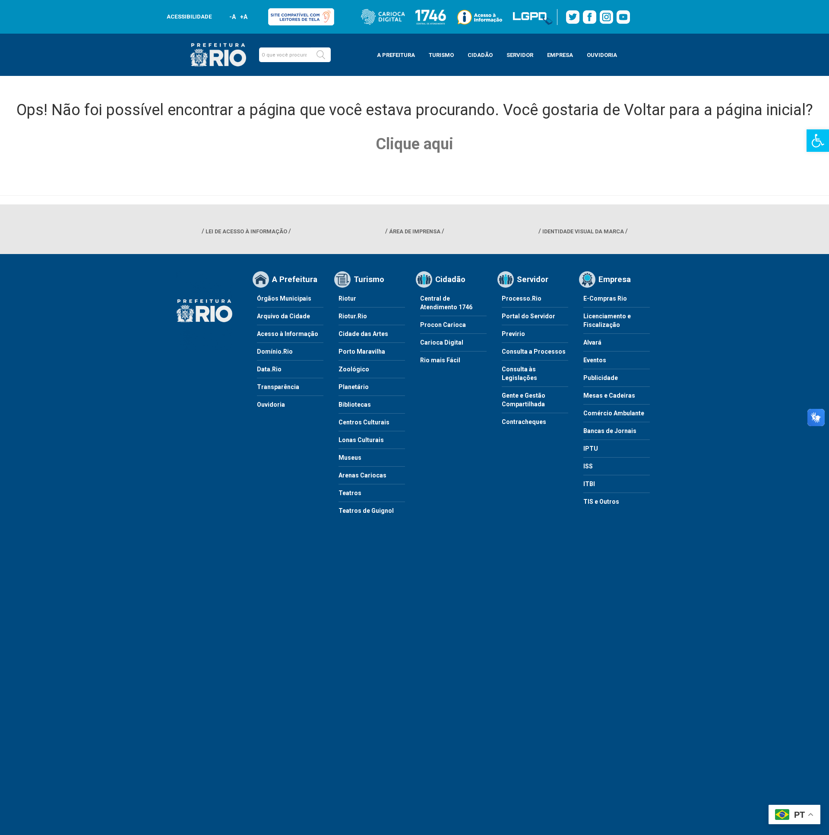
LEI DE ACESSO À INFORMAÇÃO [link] (246, 231)
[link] (818, 140)
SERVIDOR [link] (519, 55)
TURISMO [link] (441, 55)
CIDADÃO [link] (480, 55)
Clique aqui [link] (414, 144)
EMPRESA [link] (560, 55)
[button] (321, 54)
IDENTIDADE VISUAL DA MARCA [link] (583, 231)
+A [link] (243, 16)
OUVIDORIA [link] (602, 55)
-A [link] (232, 16)
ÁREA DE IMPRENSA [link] (414, 231)
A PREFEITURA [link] (396, 55)
